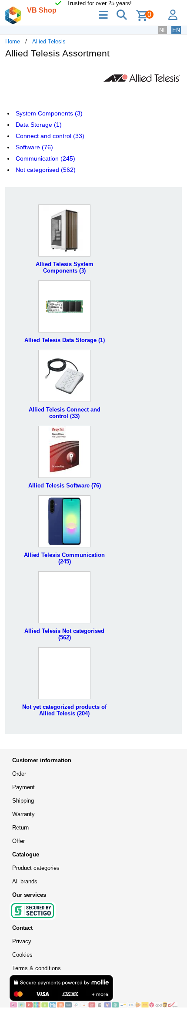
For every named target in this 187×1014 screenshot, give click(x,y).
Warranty (23, 814)
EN (176, 30)
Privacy (21, 941)
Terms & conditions (36, 968)
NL (162, 30)
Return (20, 827)
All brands (24, 881)
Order (19, 773)
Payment (23, 787)
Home (12, 41)
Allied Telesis (49, 41)
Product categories (36, 868)
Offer (18, 841)
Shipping (23, 800)
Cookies (22, 954)
